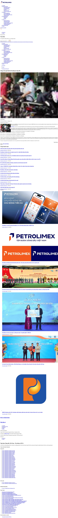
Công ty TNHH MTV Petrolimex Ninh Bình (8, 464)
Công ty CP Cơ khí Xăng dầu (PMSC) (7, 506)
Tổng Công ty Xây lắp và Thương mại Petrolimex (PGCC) (10, 504)
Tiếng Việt (3, 32)
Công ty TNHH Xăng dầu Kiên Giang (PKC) (8, 513)
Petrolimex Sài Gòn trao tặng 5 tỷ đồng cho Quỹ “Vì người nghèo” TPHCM (16, 332)
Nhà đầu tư (3, 12)
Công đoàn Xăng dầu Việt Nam (6, 516)
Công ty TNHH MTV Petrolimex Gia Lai (8, 454)
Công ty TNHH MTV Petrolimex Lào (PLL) (8, 482)
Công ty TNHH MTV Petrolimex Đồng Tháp (8, 477)
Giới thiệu (3, 5)
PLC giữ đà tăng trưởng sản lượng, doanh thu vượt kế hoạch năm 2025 (13, 162)
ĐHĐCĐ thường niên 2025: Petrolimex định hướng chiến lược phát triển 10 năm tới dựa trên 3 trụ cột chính (22, 412)
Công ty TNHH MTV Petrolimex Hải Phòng (8, 458)
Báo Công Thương (6, 143)
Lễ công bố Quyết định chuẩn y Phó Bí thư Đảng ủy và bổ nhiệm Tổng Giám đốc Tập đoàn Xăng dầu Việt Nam (23, 364)
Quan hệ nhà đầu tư (7, 50)
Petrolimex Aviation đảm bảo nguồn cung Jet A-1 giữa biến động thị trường (14, 152)
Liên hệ (3, 26)
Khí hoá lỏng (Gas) (7, 46)
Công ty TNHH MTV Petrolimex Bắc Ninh (8, 451)
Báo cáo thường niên (7, 13)
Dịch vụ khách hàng (5, 25)
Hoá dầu (5, 9)
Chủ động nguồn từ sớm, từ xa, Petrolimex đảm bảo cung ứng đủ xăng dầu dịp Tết (15, 155)
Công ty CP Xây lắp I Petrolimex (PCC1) (8, 508)
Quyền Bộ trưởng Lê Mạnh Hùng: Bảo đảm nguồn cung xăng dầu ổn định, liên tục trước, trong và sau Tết (20, 159)
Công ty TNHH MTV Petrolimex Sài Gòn (8, 468)
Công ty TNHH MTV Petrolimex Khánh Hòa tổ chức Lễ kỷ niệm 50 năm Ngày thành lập (17, 166)
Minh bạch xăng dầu (7, 21)
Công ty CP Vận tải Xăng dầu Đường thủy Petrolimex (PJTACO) (11, 495)
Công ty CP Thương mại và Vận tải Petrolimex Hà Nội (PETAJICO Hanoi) (13, 502)
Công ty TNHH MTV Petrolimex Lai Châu (8, 460)
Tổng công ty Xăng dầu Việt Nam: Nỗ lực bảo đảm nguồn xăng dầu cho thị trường (15, 183)
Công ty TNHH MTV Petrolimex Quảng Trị (8, 467)
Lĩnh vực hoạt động (5, 6)
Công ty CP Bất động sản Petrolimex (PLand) (8, 510)
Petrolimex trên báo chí (7, 23)
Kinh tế (5, 18)
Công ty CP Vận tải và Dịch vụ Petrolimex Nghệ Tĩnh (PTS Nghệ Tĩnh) (12, 499)
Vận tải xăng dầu (6, 8)
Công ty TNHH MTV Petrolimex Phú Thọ (8, 465)
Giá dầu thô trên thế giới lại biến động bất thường (9, 173)
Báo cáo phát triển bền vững (8, 14)
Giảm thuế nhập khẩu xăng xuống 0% (7, 187)
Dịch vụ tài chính (6, 10)
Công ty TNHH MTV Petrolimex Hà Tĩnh (8, 457)
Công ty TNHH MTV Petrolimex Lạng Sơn (8, 462)
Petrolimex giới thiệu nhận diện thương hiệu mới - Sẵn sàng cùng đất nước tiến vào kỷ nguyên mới (20, 262)
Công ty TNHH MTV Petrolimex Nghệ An (8, 463)
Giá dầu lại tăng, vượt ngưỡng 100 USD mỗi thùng (9, 176)
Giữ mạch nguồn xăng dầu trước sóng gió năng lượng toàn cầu (12, 148)
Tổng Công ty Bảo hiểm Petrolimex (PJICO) (8, 493)
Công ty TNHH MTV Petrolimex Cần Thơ (8, 453)
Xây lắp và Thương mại (7, 11)
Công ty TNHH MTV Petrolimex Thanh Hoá (8, 470)
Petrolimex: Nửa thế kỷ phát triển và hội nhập (9, 169)
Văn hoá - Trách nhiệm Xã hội (8, 60)
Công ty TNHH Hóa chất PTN (6, 512)
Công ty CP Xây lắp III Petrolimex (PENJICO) (9, 509)
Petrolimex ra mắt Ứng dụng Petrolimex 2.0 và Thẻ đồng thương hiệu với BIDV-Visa (18, 225)
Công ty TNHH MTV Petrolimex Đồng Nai (8, 476)
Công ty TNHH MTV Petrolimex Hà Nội (8, 456)
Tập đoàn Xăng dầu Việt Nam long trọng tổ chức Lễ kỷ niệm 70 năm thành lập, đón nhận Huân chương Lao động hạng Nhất (25, 289)
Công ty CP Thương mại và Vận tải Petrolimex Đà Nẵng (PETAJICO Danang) (13, 501)
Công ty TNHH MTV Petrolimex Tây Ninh (8, 472)
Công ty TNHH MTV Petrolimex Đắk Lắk (8, 474)
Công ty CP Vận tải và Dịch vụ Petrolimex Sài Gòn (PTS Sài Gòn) (12, 500)
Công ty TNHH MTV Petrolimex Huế (7, 455)
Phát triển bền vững (5, 16)
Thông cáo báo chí (6, 20)
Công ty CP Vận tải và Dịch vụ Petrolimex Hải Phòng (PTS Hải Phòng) (12, 497)
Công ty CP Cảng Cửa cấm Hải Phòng (7, 498)
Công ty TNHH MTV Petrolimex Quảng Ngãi (9, 466)
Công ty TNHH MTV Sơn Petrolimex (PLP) (8, 511)
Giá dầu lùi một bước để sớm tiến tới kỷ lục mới (9, 180)
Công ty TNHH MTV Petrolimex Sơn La (8, 469)
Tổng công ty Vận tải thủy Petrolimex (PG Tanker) (9, 494)
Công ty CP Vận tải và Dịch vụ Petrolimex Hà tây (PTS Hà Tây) (11, 503)
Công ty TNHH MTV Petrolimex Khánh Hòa (8, 459)
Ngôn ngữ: (1, 436)
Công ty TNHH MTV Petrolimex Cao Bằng (8, 452)
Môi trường (5, 17)
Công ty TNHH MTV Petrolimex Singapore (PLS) (9, 483)
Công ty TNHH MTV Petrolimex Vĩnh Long (8, 473)
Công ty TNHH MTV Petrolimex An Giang (8, 450)
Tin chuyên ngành (6, 59)
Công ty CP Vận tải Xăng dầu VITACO (8, 496)
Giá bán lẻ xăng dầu (3, 27)
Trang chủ (3, 65)
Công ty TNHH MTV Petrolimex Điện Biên (8, 475)
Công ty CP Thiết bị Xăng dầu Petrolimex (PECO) (9, 507)
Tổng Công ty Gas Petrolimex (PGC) (7, 492)
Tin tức (3, 19)
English (3, 33)
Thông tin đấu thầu (6, 24)
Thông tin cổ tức (6, 15)
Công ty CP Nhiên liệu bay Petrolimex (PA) (8, 488)
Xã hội (5, 55)
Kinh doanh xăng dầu (7, 7)
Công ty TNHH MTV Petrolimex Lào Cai (8, 461)
